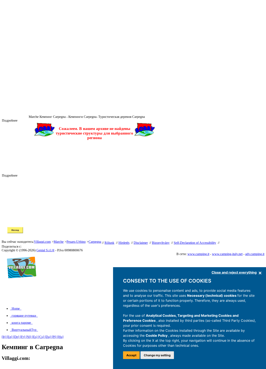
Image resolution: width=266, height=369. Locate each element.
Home (15, 308)
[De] (16, 337)
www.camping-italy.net (227, 254)
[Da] (48, 337)
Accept (131, 355)
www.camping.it (198, 254)
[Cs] (41, 337)
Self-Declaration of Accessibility (195, 242)
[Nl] (29, 337)
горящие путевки (24, 315)
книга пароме (21, 322)
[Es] (35, 337)
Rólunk (109, 242)
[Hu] (60, 337)
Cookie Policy (157, 335)
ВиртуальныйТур (24, 330)
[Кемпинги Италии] (20, 282)
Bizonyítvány (161, 242)
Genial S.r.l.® (45, 250)
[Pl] (54, 337)
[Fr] (23, 337)
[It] (4, 337)
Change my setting (157, 355)
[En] (9, 337)
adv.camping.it (254, 254)
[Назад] (15, 232)
